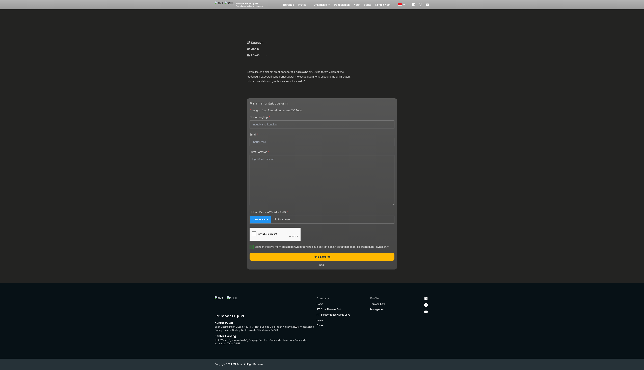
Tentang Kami (377, 303)
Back (322, 264)
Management (377, 309)
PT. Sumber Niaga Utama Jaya (333, 314)
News (320, 320)
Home (320, 303)
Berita (367, 4)
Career (320, 325)
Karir (357, 4)
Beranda (288, 4)
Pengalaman (342, 4)
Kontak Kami (383, 4)
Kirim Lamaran (322, 256)
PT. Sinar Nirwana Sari (329, 309)
